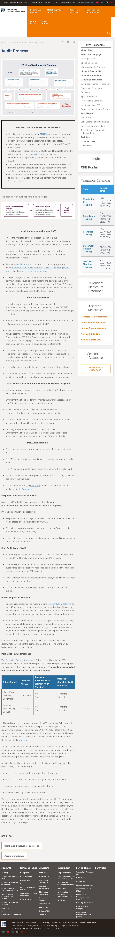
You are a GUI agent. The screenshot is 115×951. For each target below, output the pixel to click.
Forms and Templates (91, 88)
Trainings (85, 137)
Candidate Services (74, 11)
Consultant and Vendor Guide (95, 109)
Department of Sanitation (93, 322)
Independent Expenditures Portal (7, 896)
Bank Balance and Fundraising (95, 122)
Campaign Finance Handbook (95, 84)
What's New (86, 50)
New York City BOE (90, 334)
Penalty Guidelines (84, 903)
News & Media (37, 3)
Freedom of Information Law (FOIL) (83, 914)
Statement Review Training (88, 249)
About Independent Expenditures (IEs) (66, 877)
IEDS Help (62, 888)
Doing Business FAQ (90, 105)
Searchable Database (96, 369)
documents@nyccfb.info (37, 154)
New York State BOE (91, 339)
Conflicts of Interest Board (94, 317)
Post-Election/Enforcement (11, 913)
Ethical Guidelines (84, 885)
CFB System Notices (67, 3)
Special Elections (89, 96)
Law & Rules (33, 22)
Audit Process (87, 117)
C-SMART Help (88, 141)
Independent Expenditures (92, 11)
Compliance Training (89, 217)
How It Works (26, 876)
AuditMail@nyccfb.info (60, 604)
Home (4, 42)
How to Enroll (26, 899)
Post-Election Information (93, 126)
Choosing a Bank (89, 63)
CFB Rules (80, 881)
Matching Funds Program (55, 11)
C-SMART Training (88, 233)
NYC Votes (45, 22)
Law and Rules (83, 867)
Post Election (36, 42)
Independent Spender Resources (66, 883)
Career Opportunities (70, 923)
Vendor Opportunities (88, 923)
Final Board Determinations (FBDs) (83, 897)
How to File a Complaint (92, 101)
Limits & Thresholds (91, 71)
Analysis (5, 908)
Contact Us (56, 923)
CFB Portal (48, 3)
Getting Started (88, 58)
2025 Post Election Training (88, 264)
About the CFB (24, 3)
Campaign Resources (91, 79)
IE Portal (61, 900)
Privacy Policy (33, 926)
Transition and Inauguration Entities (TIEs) (93, 131)
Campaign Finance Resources (28, 894)
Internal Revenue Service (93, 328)
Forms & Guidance (14, 855)
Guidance (85, 92)
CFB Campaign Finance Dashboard (9, 889)
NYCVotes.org (44, 923)
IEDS (56, 3)
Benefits (23, 884)
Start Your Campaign (91, 54)
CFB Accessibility (83, 3)
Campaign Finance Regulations (21, 845)
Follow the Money (35, 11)
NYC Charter (81, 878)
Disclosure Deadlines (91, 75)
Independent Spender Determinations (65, 894)
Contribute (86, 145)
